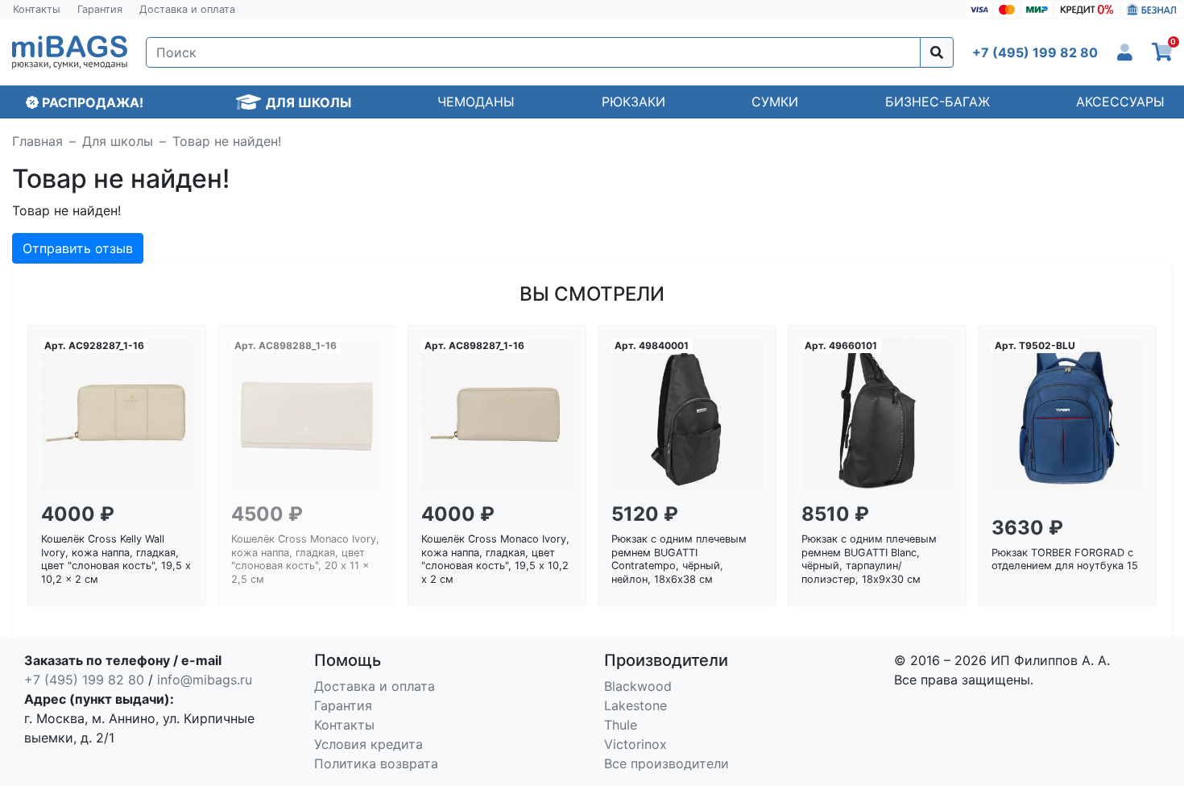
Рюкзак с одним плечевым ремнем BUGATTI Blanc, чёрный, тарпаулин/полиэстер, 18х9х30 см (869, 559)
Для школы (117, 141)
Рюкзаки (633, 102)
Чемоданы (476, 102)
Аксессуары (1120, 102)
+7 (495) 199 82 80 (84, 680)
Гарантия (99, 9)
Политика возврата (376, 763)
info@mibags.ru (204, 680)
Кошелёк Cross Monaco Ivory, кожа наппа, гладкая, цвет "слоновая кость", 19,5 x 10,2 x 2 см (495, 559)
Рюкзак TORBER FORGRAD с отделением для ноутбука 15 (1064, 559)
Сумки (774, 102)
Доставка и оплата (187, 9)
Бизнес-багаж (937, 102)
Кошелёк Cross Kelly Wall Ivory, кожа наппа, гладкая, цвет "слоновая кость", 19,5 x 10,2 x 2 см (116, 559)
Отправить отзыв (78, 248)
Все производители (666, 763)
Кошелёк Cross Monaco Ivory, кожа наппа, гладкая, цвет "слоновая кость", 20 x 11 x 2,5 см (305, 559)
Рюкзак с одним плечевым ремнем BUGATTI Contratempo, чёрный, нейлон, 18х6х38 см (679, 559)
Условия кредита (368, 744)
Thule (620, 725)
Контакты (36, 9)
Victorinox (635, 744)
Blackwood (638, 686)
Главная (37, 141)
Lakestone (635, 705)
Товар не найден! (226, 141)
